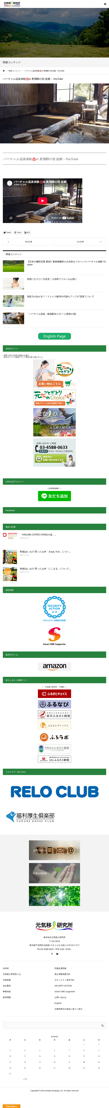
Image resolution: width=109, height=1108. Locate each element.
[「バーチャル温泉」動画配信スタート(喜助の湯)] (13, 318)
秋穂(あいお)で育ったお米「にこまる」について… (45, 568)
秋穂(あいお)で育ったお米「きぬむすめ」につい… (45, 551)
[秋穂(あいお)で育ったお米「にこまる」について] (10, 574)
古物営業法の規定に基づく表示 (68, 1009)
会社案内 (7, 985)
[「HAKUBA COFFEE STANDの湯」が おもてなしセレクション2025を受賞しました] (10, 540)
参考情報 (7, 997)
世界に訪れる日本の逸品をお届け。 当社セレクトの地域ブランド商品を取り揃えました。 (24, 356)
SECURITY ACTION (63, 985)
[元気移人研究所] (12, 4)
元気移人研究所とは (12, 974)
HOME (6, 968)
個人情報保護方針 (62, 974)
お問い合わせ (60, 997)
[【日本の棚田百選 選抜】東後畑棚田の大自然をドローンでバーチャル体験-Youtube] (13, 266)
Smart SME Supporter (64, 991)
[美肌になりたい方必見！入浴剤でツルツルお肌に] (13, 283)
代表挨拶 (7, 979)
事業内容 (7, 991)
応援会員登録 (60, 968)
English (58, 1003)
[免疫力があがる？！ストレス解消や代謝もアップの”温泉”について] (13, 301)
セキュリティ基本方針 (64, 979)
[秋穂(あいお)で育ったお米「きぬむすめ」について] (10, 557)
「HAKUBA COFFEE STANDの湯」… (38, 534)
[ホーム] (4, 70)
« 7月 (25, 1079)
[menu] (105, 4)
